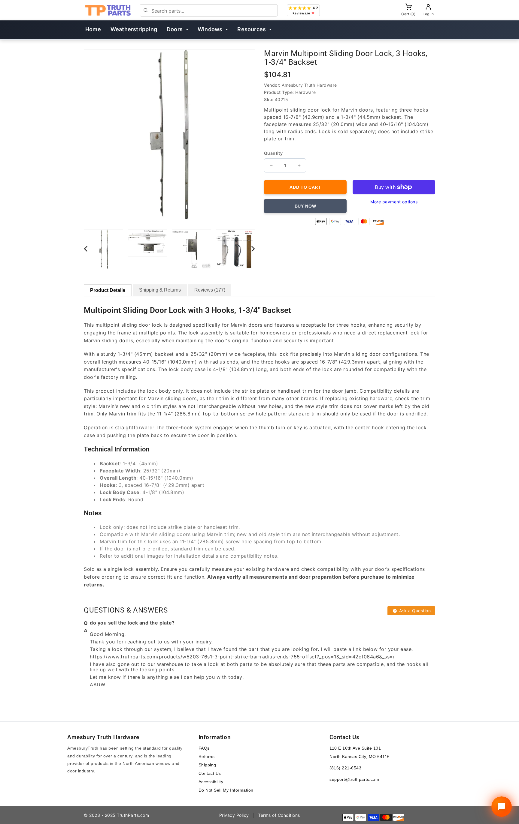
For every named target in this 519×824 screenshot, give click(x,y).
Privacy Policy (234, 815)
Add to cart (305, 187)
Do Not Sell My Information (226, 790)
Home (93, 29)
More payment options (393, 201)
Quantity (273, 153)
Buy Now (305, 206)
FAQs (204, 748)
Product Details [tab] (107, 290)
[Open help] (501, 806)
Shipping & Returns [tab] (160, 289)
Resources (251, 29)
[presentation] (85, 248)
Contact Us (210, 773)
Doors (175, 29)
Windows (210, 29)
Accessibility (211, 781)
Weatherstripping (134, 29)
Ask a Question (414, 610)
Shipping (207, 765)
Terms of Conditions (279, 815)
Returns (207, 756)
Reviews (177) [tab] (209, 289)
